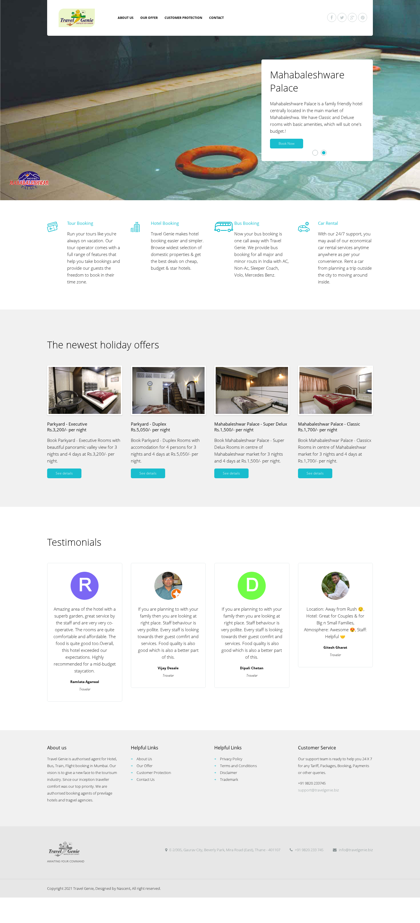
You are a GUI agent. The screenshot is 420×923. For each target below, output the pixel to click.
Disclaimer (228, 772)
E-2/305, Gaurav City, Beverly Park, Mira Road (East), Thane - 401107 (224, 849)
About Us (144, 758)
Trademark (229, 779)
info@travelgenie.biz (355, 849)
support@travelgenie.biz (318, 790)
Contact (216, 17)
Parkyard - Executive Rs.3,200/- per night (67, 426)
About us (125, 17)
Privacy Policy (231, 758)
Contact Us (146, 779)
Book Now (287, 143)
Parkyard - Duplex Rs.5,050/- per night (150, 426)
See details (64, 473)
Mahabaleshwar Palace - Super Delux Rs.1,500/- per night (250, 426)
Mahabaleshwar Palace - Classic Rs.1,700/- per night (329, 426)
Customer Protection (183, 17)
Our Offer (149, 17)
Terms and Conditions (238, 765)
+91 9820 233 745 (308, 849)
